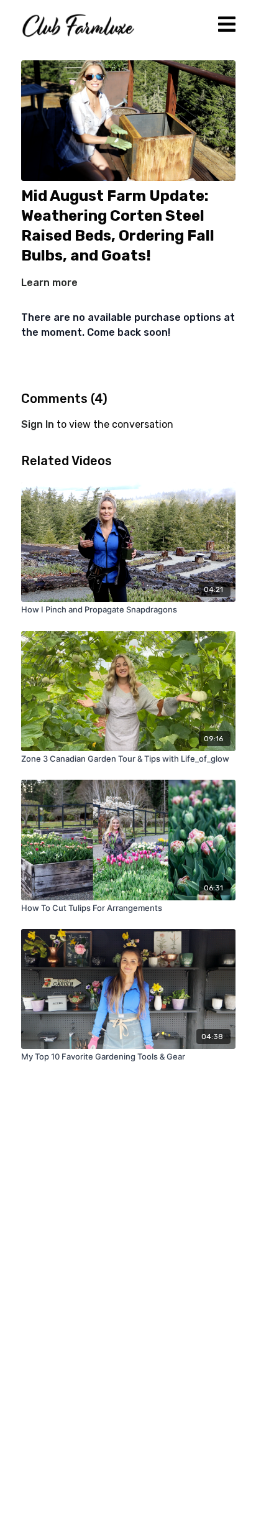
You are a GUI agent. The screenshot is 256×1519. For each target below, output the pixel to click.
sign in (37, 424)
